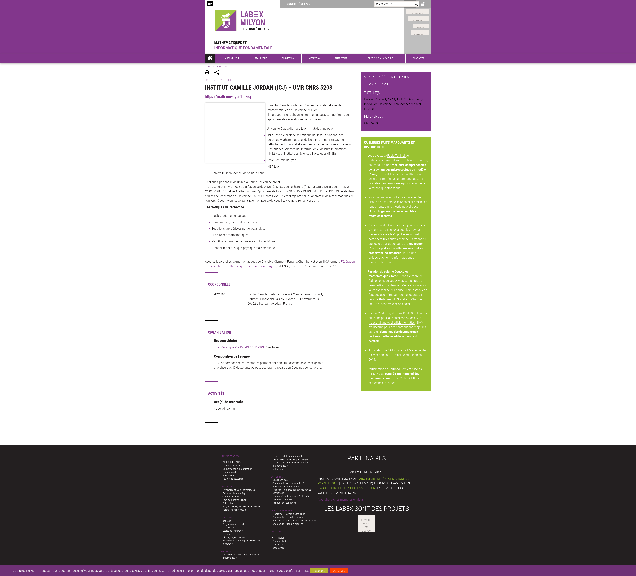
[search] (396, 4)
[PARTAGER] (217, 72)
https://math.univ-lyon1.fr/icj (228, 96)
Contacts (276, 531)
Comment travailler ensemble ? (288, 483)
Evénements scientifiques (235, 493)
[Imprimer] (208, 72)
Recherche (226, 486)
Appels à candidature (282, 510)
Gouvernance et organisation (237, 468)
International (229, 472)
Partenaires (228, 475)
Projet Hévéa (401, 234)
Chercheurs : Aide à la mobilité (287, 523)
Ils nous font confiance (284, 502)
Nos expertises (280, 479)
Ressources (278, 547)
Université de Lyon (298, 4)
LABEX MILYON (378, 84)
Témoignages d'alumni (233, 537)
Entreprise (277, 477)
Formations (228, 527)
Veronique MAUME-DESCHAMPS (242, 347)
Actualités (277, 469)
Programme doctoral (233, 524)
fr (209, 3)
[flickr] (421, 25)
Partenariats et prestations (286, 486)
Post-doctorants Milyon (234, 499)
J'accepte (319, 571)
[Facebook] (417, 11)
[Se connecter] (425, 4)
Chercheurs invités (231, 496)
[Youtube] (418, 18)
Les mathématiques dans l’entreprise (291, 496)
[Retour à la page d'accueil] (242, 20)
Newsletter (278, 544)
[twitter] (420, 32)
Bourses (226, 520)
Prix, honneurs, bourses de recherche (241, 506)
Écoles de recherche (232, 530)
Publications (228, 503)
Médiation (226, 551)
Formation (226, 517)
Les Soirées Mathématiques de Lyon (290, 459)
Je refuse (339, 571)
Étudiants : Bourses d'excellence (288, 513)
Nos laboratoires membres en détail (341, 499)
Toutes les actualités (232, 478)
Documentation (280, 541)
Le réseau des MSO (282, 499)
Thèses (226, 534)
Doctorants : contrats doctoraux (288, 517)
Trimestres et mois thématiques (238, 489)
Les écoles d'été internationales (288, 456)
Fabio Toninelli (396, 155)
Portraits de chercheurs (234, 509)
